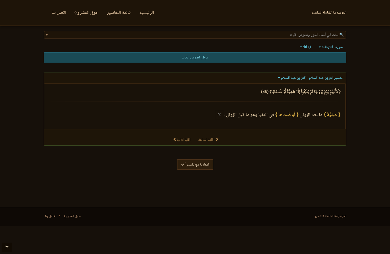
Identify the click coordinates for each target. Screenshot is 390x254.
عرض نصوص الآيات (195, 57)
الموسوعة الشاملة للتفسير (330, 216)
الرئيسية (146, 13)
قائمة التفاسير (119, 13)
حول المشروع (86, 13)
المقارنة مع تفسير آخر (195, 165)
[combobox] (195, 35)
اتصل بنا (59, 13)
